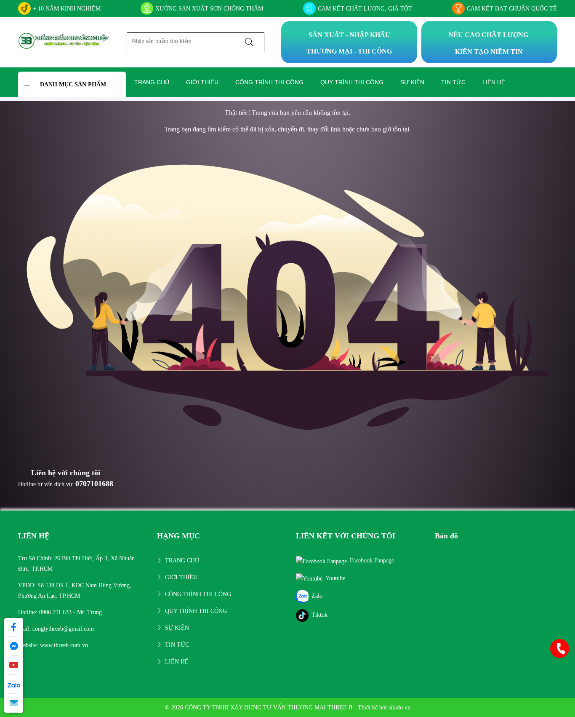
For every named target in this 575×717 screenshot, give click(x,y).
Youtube (335, 578)
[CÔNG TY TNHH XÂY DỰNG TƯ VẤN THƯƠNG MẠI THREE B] (64, 41)
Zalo (316, 596)
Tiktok (319, 615)
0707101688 (94, 483)
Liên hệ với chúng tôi (65, 472)
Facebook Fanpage (372, 560)
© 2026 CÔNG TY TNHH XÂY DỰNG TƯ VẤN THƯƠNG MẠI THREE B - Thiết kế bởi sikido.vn (287, 707)
